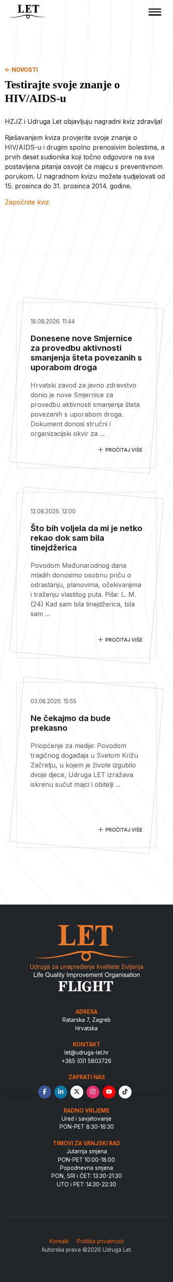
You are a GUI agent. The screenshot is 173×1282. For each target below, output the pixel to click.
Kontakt (59, 1241)
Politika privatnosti (100, 1241)
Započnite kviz (27, 202)
